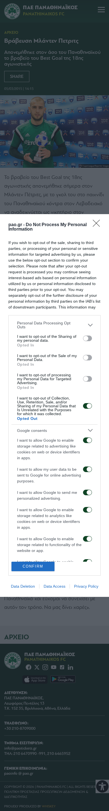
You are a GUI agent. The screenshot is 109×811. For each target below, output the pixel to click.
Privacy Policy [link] (86, 586)
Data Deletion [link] (23, 586)
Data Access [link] (54, 586)
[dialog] (54, 405)
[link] (98, 225)
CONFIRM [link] (33, 566)
